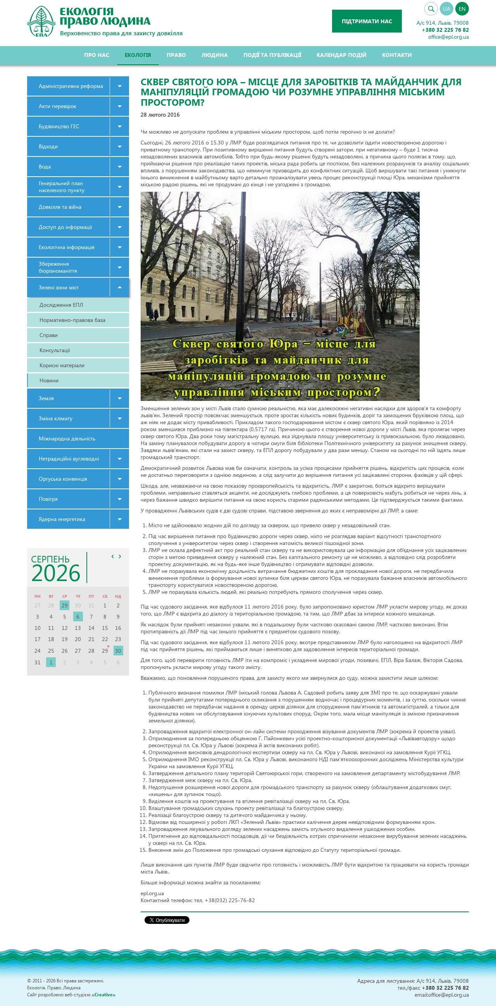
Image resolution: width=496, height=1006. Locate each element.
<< (113, 556)
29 (65, 605)
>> (120, 556)
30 (118, 650)
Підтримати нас (367, 21)
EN (462, 8)
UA (446, 8)
